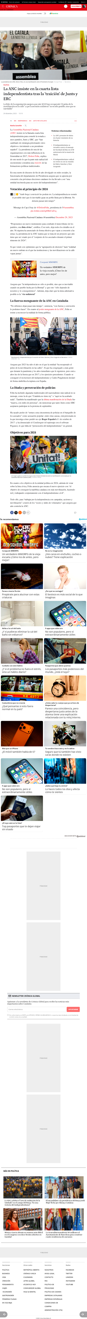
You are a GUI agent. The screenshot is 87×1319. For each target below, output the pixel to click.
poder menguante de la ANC (51, 309)
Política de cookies (53, 1292)
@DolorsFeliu (43, 207)
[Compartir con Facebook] (12, 512)
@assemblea (68, 207)
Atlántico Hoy (29, 1284)
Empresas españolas (53, 1299)
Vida (4, 1277)
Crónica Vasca (29, 1273)
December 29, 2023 (64, 217)
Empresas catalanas (53, 1295)
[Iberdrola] (54, 13)
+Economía (7, 1292)
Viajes (4, 1288)
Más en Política (11, 1171)
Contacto (49, 1277)
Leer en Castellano (6, 10)
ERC (15, 121)
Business (6, 1273)
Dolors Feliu (33, 156)
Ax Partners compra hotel (29, 2)
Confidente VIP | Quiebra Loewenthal (68, 2)
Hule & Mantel (29, 1292)
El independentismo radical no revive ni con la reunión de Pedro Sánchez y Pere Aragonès (63, 163)
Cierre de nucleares (14, 2)
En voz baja (7, 1303)
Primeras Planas (9, 1299)
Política (6, 85)
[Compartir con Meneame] (20, 512)
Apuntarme (73, 1009)
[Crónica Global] (35, 6)
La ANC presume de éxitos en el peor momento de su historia (63, 137)
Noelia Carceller (16, 126)
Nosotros (49, 1270)
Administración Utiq (53, 1310)
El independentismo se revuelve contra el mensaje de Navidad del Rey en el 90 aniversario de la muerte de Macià (63, 150)
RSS (46, 1281)
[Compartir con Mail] (24, 512)
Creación (6, 1281)
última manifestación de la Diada (58, 399)
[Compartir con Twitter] (16, 512)
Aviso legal (49, 1273)
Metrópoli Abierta (31, 1270)
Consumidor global (32, 1288)
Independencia (22, 121)
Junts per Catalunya (40, 121)
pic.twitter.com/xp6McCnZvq (43, 210)
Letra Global (29, 1281)
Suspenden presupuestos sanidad (47, 2)
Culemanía (28, 1277)
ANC (30, 121)
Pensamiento (8, 1284)
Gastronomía (8, 1295)
